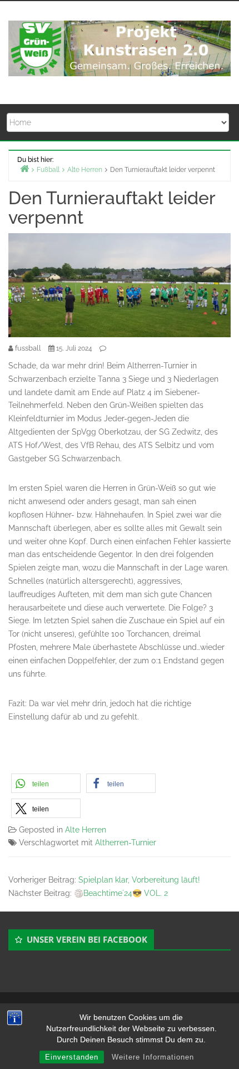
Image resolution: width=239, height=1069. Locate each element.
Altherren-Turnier (125, 842)
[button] (46, 783)
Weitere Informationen (153, 1057)
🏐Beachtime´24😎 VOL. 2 (121, 893)
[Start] (24, 168)
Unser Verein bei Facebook (87, 939)
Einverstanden (71, 1057)
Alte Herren (85, 829)
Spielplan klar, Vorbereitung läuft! (139, 879)
